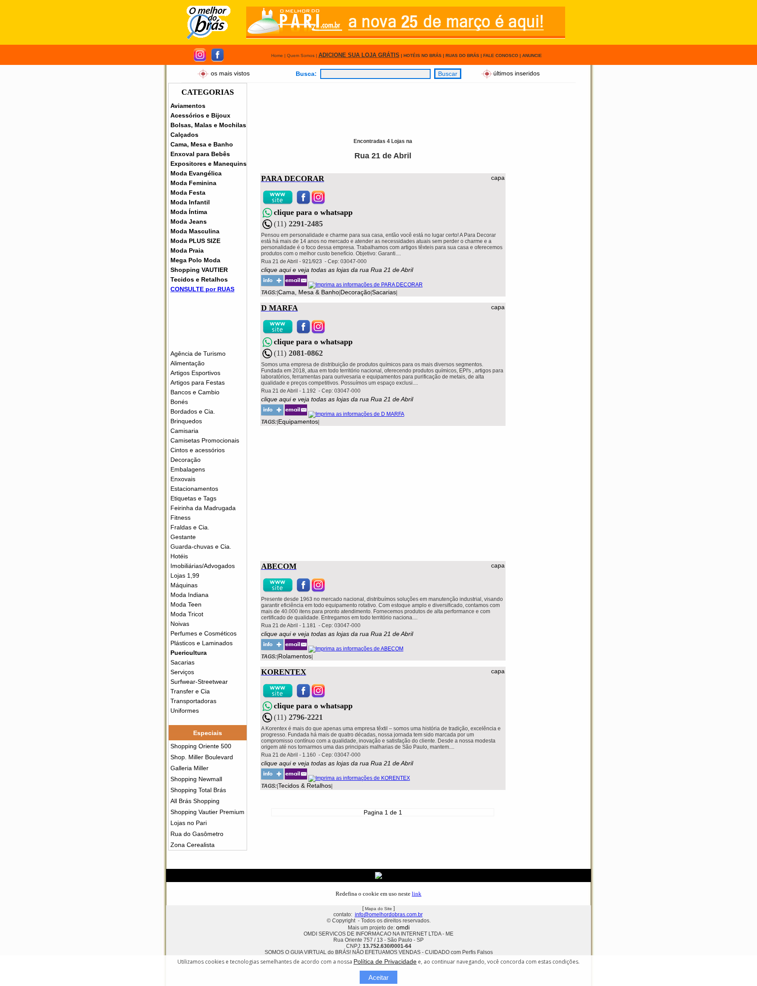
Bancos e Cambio (194, 392)
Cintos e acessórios (197, 450)
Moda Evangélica (196, 173)
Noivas (179, 623)
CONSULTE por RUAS (202, 289)
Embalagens (187, 469)
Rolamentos (294, 656)
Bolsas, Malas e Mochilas (208, 125)
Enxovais (182, 478)
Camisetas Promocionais (204, 440)
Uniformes (184, 710)
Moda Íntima (188, 211)
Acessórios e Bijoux (200, 115)
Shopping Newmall (196, 778)
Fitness (180, 517)
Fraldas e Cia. (189, 527)
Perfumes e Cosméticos (203, 633)
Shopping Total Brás (198, 789)
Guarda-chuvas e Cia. (200, 546)
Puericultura (188, 652)
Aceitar (378, 977)
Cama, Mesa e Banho (201, 144)
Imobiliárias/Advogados (202, 565)
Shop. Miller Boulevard (201, 757)
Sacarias (182, 662)
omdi (403, 927)
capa (498, 177)
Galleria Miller (189, 768)
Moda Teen (186, 604)
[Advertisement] (420, 102)
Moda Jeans (188, 221)
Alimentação (187, 363)
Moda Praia (187, 250)
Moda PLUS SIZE (195, 240)
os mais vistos (230, 72)
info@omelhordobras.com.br (389, 914)
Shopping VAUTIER (199, 269)
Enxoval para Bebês (200, 153)
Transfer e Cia (190, 691)
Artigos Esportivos (195, 372)
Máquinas (184, 585)
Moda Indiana (189, 594)
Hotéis (179, 556)
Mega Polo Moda (195, 260)
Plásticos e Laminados (201, 643)
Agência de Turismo (198, 353)
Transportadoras (193, 700)
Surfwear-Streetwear (199, 681)
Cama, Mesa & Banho (308, 292)
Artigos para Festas (197, 382)
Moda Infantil (190, 202)
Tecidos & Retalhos (304, 785)
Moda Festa (187, 192)
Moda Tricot (186, 614)
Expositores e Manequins (208, 163)
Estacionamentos (194, 488)
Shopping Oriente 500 (200, 746)
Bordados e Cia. (192, 411)
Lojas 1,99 (184, 575)
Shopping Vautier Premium (207, 811)
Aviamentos (187, 105)
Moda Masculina (194, 231)
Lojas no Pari (188, 822)
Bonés (179, 401)
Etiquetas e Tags (193, 498)
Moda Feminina (193, 182)
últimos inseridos (516, 72)
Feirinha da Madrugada (203, 507)
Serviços (182, 671)
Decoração (185, 459)
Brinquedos (186, 421)
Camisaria (184, 430)
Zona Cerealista (192, 844)
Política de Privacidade (385, 961)
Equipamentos (298, 421)
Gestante (183, 536)
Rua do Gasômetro (196, 833)
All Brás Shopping (194, 800)
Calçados (184, 134)
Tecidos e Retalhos (199, 279)
